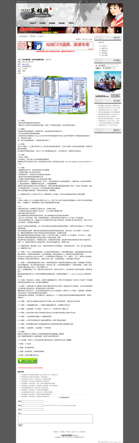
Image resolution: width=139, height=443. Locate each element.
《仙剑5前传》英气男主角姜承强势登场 (39, 394)
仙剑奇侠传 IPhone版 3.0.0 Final (107, 108)
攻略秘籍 (52, 23)
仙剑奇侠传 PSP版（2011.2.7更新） (108, 110)
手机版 (68, 432)
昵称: (20, 401)
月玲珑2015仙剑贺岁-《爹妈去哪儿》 (38, 377)
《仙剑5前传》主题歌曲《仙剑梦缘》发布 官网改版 (42, 385)
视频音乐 (105, 51)
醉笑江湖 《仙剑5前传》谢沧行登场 (38, 388)
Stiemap (115, 442)
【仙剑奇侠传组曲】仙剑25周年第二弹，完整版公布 (43, 375)
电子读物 (105, 55)
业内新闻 (42, 23)
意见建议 (62, 432)
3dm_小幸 (25, 64)
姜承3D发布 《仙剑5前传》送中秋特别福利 (40, 392)
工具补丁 (41, 36)
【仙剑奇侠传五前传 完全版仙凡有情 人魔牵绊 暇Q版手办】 (55, 51)
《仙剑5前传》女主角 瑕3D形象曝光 (38, 390)
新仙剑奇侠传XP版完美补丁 (106, 118)
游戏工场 (105, 48)
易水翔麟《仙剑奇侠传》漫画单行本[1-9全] (110, 105)
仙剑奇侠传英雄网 (37, 368)
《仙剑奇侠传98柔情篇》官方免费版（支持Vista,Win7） (114, 123)
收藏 (90, 39)
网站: (20, 409)
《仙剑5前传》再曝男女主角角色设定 (38, 396)
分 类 (102, 68)
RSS (111, 442)
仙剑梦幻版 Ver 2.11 (104, 125)
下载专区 (71, 23)
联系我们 (56, 432)
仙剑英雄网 (23, 36)
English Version (75, 432)
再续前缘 (62, 23)
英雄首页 (33, 23)
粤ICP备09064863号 (103, 442)
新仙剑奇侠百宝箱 (103, 116)
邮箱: (20, 405)
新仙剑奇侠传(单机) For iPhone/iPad (108, 114)
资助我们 (83, 432)
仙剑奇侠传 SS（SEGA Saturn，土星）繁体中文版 (112, 121)
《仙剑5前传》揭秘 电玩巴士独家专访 (39, 381)
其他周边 (105, 53)
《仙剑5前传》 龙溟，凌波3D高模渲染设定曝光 (41, 383)
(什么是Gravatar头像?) (70, 405)
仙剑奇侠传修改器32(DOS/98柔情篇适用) (110, 112)
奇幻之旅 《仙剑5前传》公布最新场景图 (39, 379)
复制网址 (78, 39)
